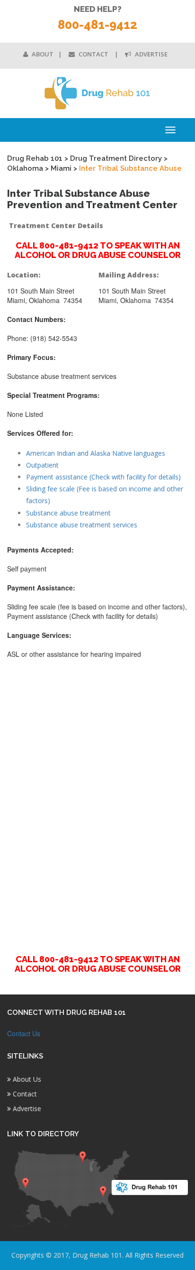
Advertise (150, 54)
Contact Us (23, 1033)
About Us (26, 1079)
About (41, 54)
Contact (93, 54)
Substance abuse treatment (68, 512)
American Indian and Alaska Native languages (95, 453)
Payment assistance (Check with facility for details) (103, 476)
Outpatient (42, 464)
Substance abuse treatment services (81, 524)
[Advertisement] (97, 801)
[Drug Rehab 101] (97, 93)
